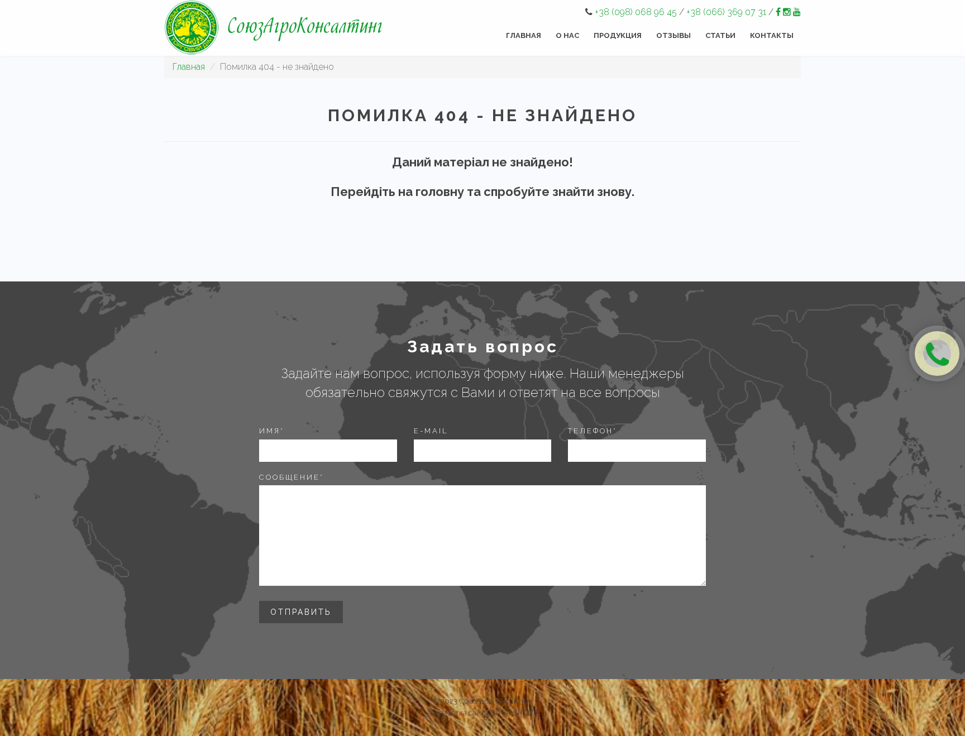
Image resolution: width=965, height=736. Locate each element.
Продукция (618, 35)
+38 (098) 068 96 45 (636, 12)
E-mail (431, 431)
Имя (271, 431)
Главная (523, 35)
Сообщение (291, 477)
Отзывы (673, 35)
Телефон (592, 431)
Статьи (720, 35)
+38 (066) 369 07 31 (726, 12)
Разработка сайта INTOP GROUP (482, 713)
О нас (567, 35)
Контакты (772, 35)
